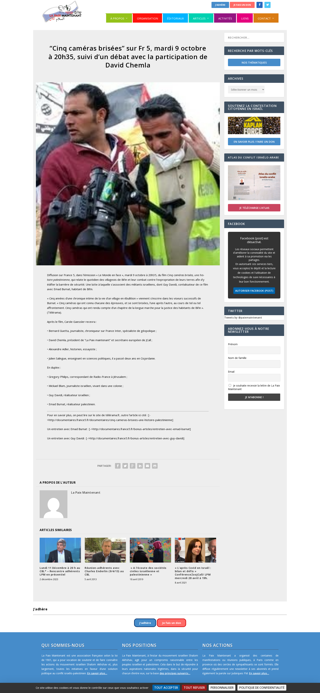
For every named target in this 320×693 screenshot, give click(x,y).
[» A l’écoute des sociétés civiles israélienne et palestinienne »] (150, 550)
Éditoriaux (175, 18)
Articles (199, 18)
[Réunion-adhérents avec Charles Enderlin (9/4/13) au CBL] (105, 550)
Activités (225, 18)
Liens (245, 18)
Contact (264, 18)
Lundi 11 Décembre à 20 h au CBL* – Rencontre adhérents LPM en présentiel (60, 571)
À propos (117, 18)
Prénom (233, 344)
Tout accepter (166, 688)
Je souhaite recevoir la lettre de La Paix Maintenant (254, 387)
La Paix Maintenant (85, 492)
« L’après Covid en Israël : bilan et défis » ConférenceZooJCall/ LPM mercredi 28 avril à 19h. (193, 573)
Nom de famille (237, 358)
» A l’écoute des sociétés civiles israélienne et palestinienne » (148, 571)
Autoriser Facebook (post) (254, 290)
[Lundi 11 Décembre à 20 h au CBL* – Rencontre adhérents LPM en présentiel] (60, 550)
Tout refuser (194, 688)
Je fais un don (242, 4)
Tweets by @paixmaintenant (243, 317)
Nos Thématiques (254, 62)
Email (231, 371)
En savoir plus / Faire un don (254, 141)
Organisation (147, 18)
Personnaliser (222, 688)
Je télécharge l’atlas (254, 208)
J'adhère (220, 4)
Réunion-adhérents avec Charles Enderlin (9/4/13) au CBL (104, 571)
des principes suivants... (175, 673)
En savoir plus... (97, 673)
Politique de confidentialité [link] (261, 688)
